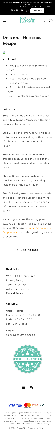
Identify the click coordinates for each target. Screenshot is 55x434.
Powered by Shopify (37, 428)
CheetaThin (22, 428)
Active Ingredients (17, 289)
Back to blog (29, 250)
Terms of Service (16, 284)
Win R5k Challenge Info (20, 276)
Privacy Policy (14, 280)
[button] (4, 20)
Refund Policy (14, 293)
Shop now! (37, 11)
